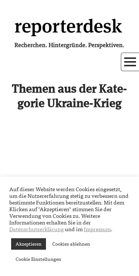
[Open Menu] (130, 62)
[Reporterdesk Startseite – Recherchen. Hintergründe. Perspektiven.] (69, 26)
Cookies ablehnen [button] (71, 244)
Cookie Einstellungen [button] (38, 259)
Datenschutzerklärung (36, 229)
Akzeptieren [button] (29, 244)
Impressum (97, 229)
